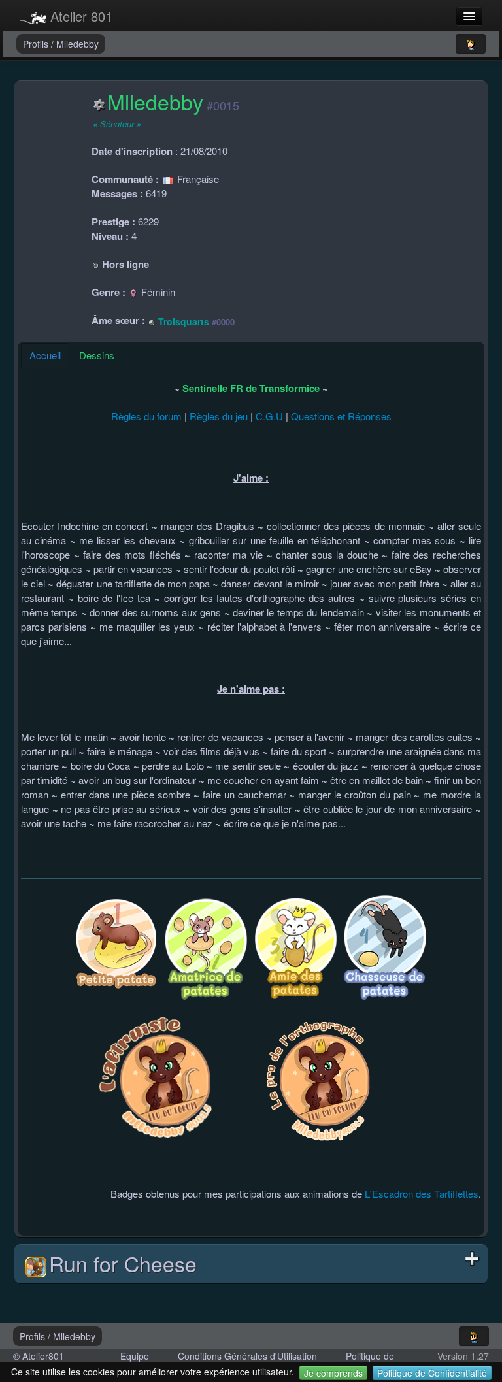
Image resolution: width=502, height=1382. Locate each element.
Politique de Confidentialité (432, 1372)
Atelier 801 (79, 16)
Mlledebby (77, 43)
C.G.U (269, 416)
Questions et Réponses (341, 416)
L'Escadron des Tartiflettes (421, 1193)
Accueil (45, 355)
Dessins (96, 355)
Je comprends (333, 1372)
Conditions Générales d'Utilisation (247, 1355)
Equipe (134, 1355)
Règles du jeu (219, 416)
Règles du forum (146, 416)
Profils (37, 43)
